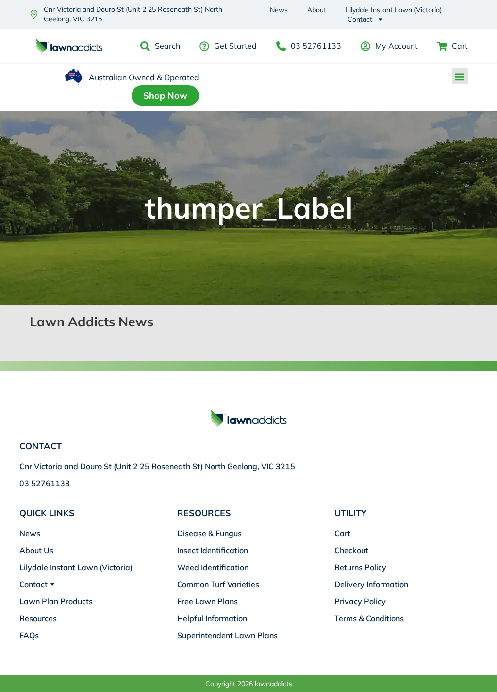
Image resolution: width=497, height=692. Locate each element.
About (316, 9)
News (279, 9)
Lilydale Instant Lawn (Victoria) (394, 9)
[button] (460, 76)
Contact (360, 19)
